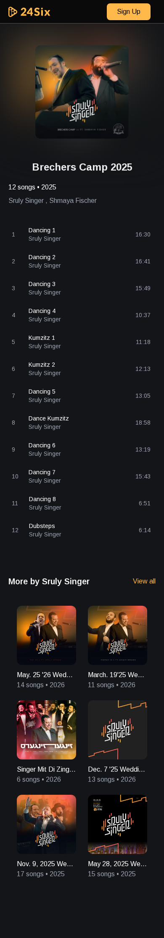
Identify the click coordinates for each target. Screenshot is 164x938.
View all (144, 581)
